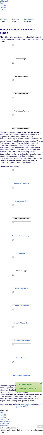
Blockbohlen (4, 423)
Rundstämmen (5, 421)
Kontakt (3, 415)
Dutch (2, 3)
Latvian (2, 9)
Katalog (3, 417)
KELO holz (4, 426)
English (3, 5)
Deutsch (3, 7)
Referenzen (4, 419)
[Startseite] (4, 1)
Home (2, 413)
